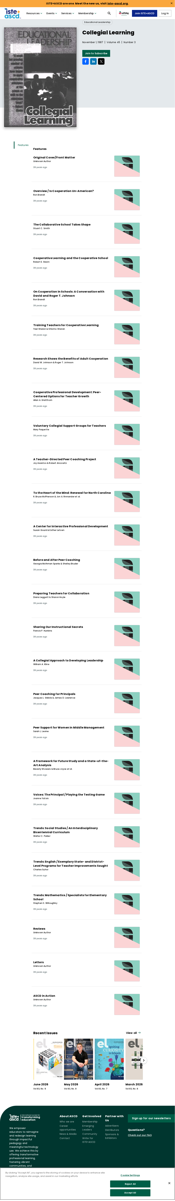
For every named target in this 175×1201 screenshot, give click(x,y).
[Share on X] (101, 61)
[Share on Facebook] (85, 61)
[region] (87, 1184)
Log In (165, 13)
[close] (171, 3)
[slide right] (143, 1060)
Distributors (112, 1130)
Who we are (67, 1121)
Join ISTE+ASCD (145, 13)
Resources (33, 13)
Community (89, 1134)
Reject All (130, 1184)
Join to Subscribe (96, 53)
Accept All (130, 1192)
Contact (65, 1138)
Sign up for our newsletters (151, 1118)
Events (50, 13)
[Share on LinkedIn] (93, 61)
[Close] (169, 1183)
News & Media (68, 1134)
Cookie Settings (130, 1175)
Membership (86, 13)
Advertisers (112, 1125)
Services (66, 13)
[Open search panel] (109, 13)
